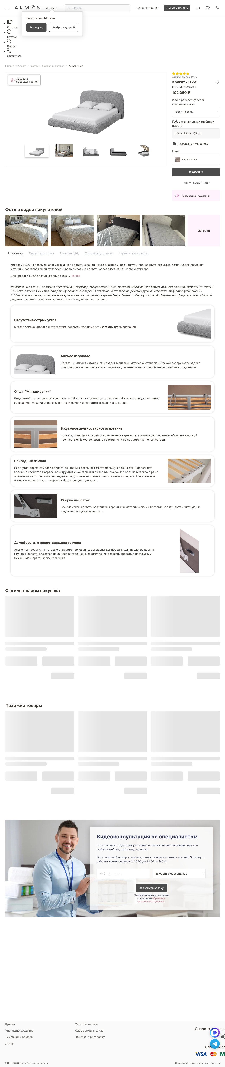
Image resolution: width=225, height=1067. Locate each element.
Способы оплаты (86, 1024)
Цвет (175, 151)
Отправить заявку (151, 888)
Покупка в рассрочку (90, 1037)
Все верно (36, 27)
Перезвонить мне (177, 7)
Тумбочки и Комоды (19, 1037)
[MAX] (215, 1033)
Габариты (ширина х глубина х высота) (193, 123)
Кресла (10, 1024)
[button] (37, 150)
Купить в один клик (196, 183)
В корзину (196, 172)
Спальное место (183, 104)
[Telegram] (215, 1044)
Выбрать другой (63, 27)
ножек (75, 276)
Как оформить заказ (89, 1030)
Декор (9, 1043)
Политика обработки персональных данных (197, 1063)
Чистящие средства (19, 1030)
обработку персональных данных (151, 900)
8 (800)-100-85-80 (147, 7)
